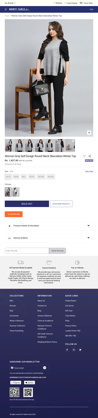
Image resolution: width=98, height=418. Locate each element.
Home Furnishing (16, 331)
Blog (39, 311)
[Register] (44, 367)
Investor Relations (45, 316)
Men (11, 301)
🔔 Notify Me (14, 214)
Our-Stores (69, 306)
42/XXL (41, 177)
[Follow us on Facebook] (68, 349)
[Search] (81, 9)
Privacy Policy (70, 326)
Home (7, 16)
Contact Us (42, 306)
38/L (24, 177)
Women (13, 306)
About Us (41, 301)
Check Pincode (57, 251)
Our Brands (9, 3)
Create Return (70, 301)
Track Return (70, 316)
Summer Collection (17, 326)
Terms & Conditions (45, 321)
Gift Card (68, 311)
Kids (11, 311)
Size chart (89, 171)
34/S (8, 177)
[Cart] (87, 9)
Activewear (14, 316)
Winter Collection (17, 321)
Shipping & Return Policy (47, 342)
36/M (16, 177)
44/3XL (51, 177)
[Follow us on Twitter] (81, 349)
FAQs (67, 321)
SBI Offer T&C (70, 336)
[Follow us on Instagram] (75, 349)
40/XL (32, 177)
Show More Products (61, 204)
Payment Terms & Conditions (45, 327)
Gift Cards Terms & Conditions (45, 335)
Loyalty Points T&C (72, 331)
